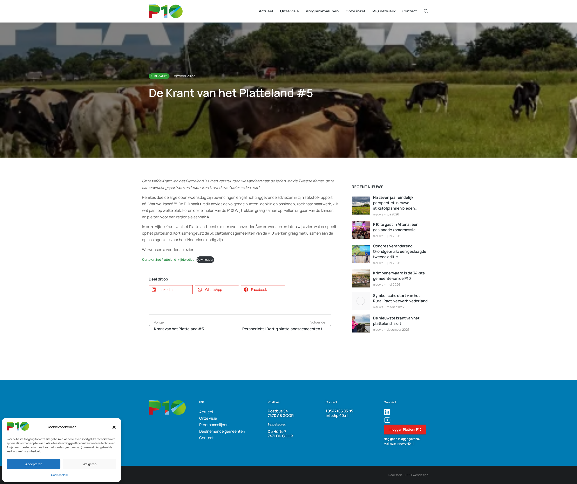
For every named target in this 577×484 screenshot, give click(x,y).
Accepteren (33, 464)
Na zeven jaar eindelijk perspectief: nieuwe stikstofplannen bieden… (395, 203)
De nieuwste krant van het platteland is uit (396, 320)
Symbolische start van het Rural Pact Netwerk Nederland (400, 298)
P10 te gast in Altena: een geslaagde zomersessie (395, 227)
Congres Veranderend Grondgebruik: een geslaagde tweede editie (399, 251)
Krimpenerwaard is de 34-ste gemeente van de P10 (399, 275)
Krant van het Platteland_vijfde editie (168, 260)
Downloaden (205, 260)
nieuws (378, 214)
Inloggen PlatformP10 (405, 429)
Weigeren (89, 464)
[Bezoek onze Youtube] (387, 420)
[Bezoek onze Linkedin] (387, 412)
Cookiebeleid (59, 475)
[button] (114, 427)
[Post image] (361, 206)
